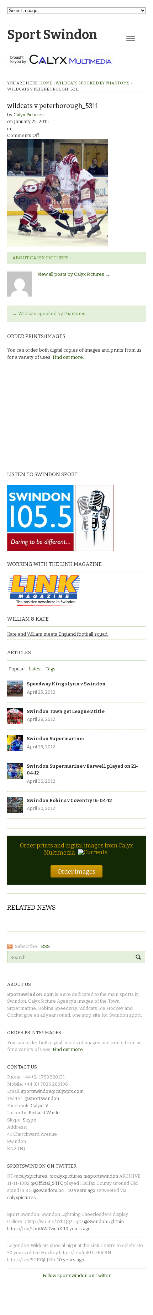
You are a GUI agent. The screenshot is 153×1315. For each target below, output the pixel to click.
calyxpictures (21, 1197)
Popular (17, 668)
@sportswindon (42, 1098)
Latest (35, 668)
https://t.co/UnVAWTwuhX (34, 1228)
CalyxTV (39, 1105)
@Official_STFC (47, 1183)
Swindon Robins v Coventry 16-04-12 (69, 800)
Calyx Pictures (29, 114)
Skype (29, 1120)
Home (46, 82)
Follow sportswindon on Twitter (77, 1275)
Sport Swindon (52, 35)
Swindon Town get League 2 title (66, 711)
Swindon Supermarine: (55, 738)
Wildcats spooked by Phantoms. (93, 82)
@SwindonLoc (48, 1190)
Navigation (130, 38)
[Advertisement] (51, 414)
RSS (45, 946)
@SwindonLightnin (104, 1221)
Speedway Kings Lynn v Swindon (66, 683)
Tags (51, 668)
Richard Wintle (44, 1112)
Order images (76, 871)
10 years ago (81, 1190)
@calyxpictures (30, 1176)
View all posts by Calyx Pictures (73, 274)
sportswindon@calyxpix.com (52, 1091)
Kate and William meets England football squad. (58, 634)
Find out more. (68, 357)
